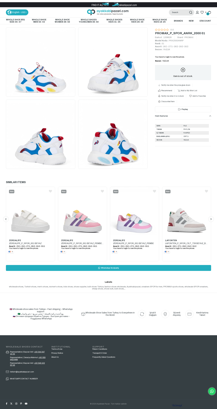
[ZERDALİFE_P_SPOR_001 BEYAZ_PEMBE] (134, 211)
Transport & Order (99, 353)
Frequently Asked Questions (103, 357)
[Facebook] (6, 404)
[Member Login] (197, 12)
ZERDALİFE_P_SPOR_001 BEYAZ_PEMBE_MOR (82, 243)
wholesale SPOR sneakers (196, 287)
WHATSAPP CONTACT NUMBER (24, 379)
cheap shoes (97, 289)
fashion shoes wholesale (115, 287)
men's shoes (42, 287)
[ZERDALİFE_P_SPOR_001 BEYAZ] (30, 211)
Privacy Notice (57, 353)
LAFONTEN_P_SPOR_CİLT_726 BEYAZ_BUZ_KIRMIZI (186, 243)
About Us (55, 357)
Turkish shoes (30, 287)
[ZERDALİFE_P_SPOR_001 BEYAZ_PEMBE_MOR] (82, 211)
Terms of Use (56, 349)
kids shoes (68, 287)
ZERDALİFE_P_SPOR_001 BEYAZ (25, 243)
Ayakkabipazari (134, 287)
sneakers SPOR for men (152, 287)
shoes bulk (109, 289)
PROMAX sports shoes (173, 287)
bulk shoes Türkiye (95, 287)
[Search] (190, 12)
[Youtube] (26, 404)
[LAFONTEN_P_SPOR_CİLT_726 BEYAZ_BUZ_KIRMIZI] (186, 211)
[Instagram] (16, 404)
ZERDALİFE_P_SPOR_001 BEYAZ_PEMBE (133, 243)
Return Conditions (99, 349)
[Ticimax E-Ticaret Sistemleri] (177, 405)
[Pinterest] (21, 404)
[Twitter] (11, 404)
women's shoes (56, 287)
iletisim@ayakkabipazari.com (22, 372)
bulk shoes (119, 289)
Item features (161, 116)
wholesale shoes (16, 287)
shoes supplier (80, 287)
